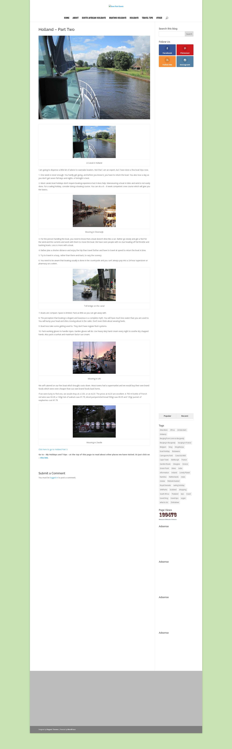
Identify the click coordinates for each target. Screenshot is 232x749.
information (164, 472)
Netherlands (173, 477)
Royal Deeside (165, 485)
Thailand (175, 494)
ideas (174, 468)
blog (170, 447)
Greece (185, 464)
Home (66, 18)
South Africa (164, 494)
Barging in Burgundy (167, 443)
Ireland (174, 472)
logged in (54, 477)
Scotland (173, 489)
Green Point (164, 468)
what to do (164, 502)
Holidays (134, 18)
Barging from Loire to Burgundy (172, 438)
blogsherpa (179, 447)
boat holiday (165, 451)
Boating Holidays (117, 18)
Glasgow (176, 464)
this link (44, 457)
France (184, 460)
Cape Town (164, 460)
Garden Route (165, 464)
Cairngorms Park (166, 455)
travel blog (164, 498)
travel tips (174, 498)
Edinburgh (175, 460)
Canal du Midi (180, 455)
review (162, 481)
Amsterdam (181, 430)
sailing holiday (178, 485)
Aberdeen (164, 430)
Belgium (163, 447)
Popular (167, 416)
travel (188, 494)
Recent (184, 416)
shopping (182, 489)
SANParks (163, 489)
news (183, 477)
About (76, 18)
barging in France (184, 443)
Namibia (163, 477)
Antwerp (163, 434)
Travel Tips (147, 18)
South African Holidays (94, 18)
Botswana (176, 451)
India (180, 468)
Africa (172, 430)
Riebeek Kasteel (174, 481)
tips (182, 494)
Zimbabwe (175, 502)
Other (159, 18)
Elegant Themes (53, 729)
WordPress (72, 729)
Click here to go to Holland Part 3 (53, 449)
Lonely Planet (185, 472)
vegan (183, 498)
